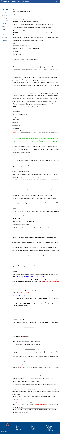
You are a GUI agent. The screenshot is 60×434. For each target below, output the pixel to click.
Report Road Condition (49, 430)
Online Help (5, 15)
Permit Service (5, 20)
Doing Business (33, 427)
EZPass (21, 429)
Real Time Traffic (48, 428)
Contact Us (5, 46)
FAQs (16, 428)
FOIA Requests (33, 428)
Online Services (48, 425)
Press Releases (18, 426)
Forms (4, 45)
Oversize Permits (48, 427)
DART (19, 429)
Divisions (17, 427)
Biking (31, 425)
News (18, 1)
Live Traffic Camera (49, 426)
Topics (22, 1)
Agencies (14, 1)
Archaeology (32, 429)
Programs (32, 426)
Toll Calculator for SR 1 (49, 429)
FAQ (4, 17)
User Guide (5, 18)
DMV (16, 429)
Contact (27, 1)
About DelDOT (18, 425)
